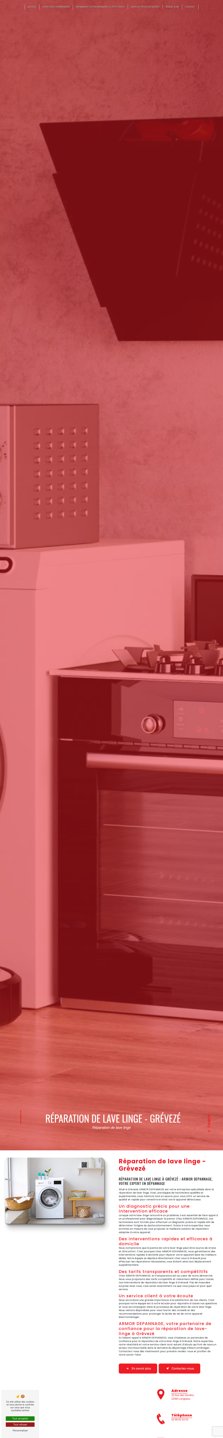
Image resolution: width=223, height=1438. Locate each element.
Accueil (32, 6)
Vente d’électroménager (56, 6)
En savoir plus (141, 1368)
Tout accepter (20, 1418)
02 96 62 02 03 (179, 1419)
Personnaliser (20, 1430)
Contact (190, 6)
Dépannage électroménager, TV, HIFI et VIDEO (100, 6)
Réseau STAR (172, 6)
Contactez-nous (183, 1368)
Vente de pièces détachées (145, 6)
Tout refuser (20, 1424)
